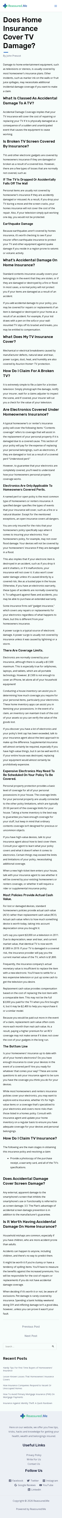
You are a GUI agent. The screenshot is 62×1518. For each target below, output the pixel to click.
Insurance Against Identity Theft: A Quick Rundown (27, 1403)
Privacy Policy (33, 1455)
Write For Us (34, 1459)
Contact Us (34, 1464)
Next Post (31, 1336)
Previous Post (31, 1326)
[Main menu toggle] (55, 6)
